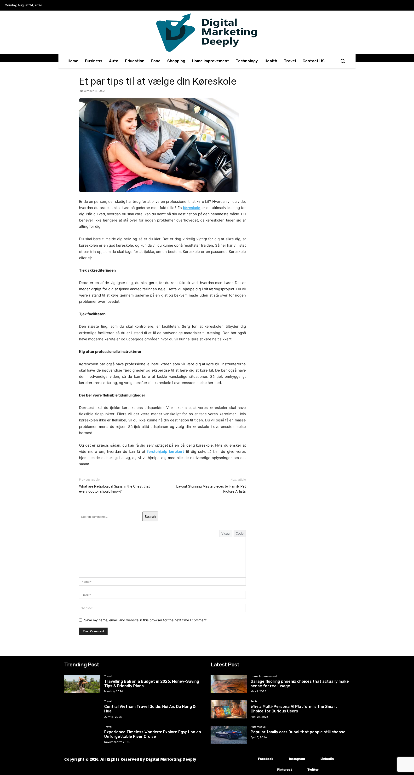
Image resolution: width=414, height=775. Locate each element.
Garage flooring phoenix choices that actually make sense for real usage (300, 683)
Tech (254, 701)
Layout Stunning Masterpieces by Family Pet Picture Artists (211, 489)
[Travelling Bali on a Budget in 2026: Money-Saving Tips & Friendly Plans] (82, 684)
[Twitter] (300, 769)
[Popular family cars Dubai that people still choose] (229, 735)
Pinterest (284, 769)
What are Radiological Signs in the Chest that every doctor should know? (114, 489)
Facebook (265, 759)
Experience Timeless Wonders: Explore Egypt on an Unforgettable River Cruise (152, 734)
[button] (342, 61)
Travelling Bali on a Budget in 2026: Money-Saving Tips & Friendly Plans (151, 683)
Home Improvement (264, 676)
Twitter (313, 769)
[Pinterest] (270, 769)
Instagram (297, 759)
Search (150, 516)
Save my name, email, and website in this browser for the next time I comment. (145, 620)
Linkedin (327, 759)
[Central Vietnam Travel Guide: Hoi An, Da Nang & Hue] (82, 709)
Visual (225, 533)
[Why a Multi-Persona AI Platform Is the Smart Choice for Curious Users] (229, 709)
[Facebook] (251, 759)
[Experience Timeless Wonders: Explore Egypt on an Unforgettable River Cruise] (82, 735)
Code (240, 533)
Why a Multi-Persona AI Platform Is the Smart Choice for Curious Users (294, 708)
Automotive (258, 727)
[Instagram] (282, 759)
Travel (108, 676)
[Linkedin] (313, 759)
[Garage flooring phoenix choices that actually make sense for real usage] (229, 684)
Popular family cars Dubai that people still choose (298, 732)
